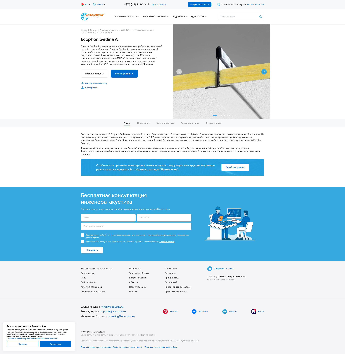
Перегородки (87, 273)
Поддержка (178, 17)
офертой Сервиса (166, 242)
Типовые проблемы (139, 273)
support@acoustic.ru (113, 311)
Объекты (133, 282)
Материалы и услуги (126, 17)
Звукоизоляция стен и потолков (97, 268)
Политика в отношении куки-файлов (161, 347)
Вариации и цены (94, 74)
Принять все (55, 344)
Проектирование (137, 287)
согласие (95, 235)
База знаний (171, 282)
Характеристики (165, 123)
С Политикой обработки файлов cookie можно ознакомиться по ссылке (32, 339)
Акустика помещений (91, 287)
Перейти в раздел (235, 167)
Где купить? (197, 17)
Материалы (135, 268)
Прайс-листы (171, 278)
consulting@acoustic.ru (120, 316)
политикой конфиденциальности (162, 235)
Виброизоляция (88, 282)
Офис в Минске (158, 5)
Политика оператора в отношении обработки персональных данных (111, 347)
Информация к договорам (178, 287)
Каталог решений (138, 278)
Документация (213, 123)
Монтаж (133, 291)
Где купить (170, 273)
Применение (143, 123)
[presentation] (179, 71)
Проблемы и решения (154, 17)
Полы (83, 278)
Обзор (127, 123)
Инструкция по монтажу (96, 83)
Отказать (23, 344)
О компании (171, 268)
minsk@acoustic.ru (112, 306)
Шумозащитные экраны (93, 291)
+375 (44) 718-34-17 (136, 4)
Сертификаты (91, 88)
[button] (215, 115)
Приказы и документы (176, 291)
